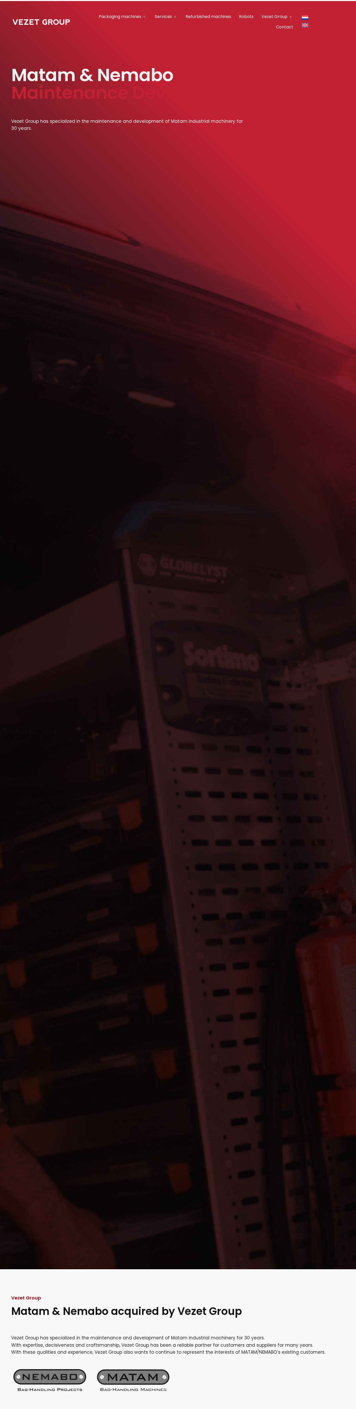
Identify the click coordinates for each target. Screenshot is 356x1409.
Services (163, 17)
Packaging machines (120, 17)
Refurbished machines (208, 17)
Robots (246, 17)
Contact (284, 27)
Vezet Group (274, 17)
